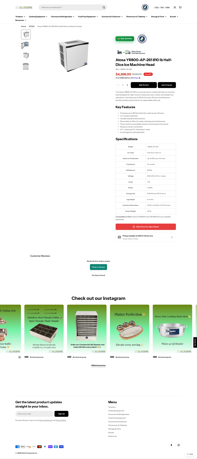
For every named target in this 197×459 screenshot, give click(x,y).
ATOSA (32, 26)
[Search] (103, 7)
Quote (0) (195, 342)
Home (23, 26)
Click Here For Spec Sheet (147, 227)
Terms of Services (45, 420)
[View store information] (172, 237)
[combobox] (73, 7)
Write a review (98, 267)
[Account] (174, 7)
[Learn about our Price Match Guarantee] (145, 8)
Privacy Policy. (61, 420)
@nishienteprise (158, 357)
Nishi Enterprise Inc (29, 453)
